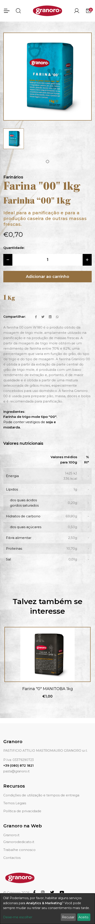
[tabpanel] (13, 138)
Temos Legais (14, 803)
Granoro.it (11, 835)
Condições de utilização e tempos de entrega (41, 795)
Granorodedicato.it (18, 842)
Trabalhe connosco (19, 850)
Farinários (13, 177)
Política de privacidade (22, 811)
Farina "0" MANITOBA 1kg (47, 688)
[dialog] (47, 908)
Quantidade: (14, 248)
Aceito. (83, 917)
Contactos (12, 858)
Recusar (68, 917)
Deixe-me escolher (17, 917)
